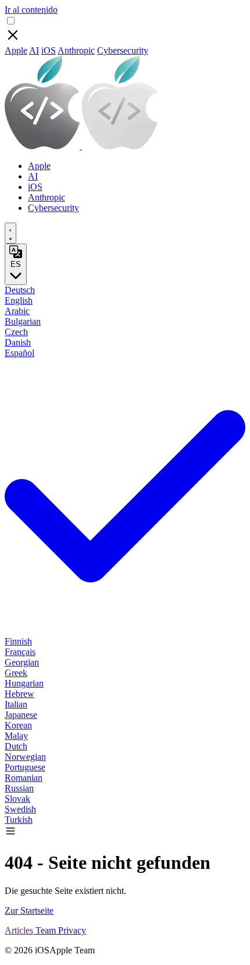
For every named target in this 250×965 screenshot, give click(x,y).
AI (34, 50)
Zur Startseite (29, 910)
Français (20, 652)
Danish (18, 342)
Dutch (16, 746)
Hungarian (24, 683)
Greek (16, 673)
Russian (19, 788)
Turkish (19, 820)
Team (46, 930)
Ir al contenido (31, 10)
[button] (10, 834)
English (19, 300)
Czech (16, 332)
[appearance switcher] (10, 233)
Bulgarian (23, 321)
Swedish (20, 809)
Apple (16, 50)
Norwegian (25, 757)
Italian (16, 704)
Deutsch (20, 290)
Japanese (21, 715)
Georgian (22, 662)
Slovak (17, 799)
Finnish (18, 641)
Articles (20, 930)
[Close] (13, 40)
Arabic (17, 311)
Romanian (23, 778)
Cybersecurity (122, 50)
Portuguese (25, 767)
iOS (48, 50)
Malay (16, 736)
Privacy (72, 930)
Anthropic (76, 50)
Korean (18, 725)
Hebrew (19, 694)
